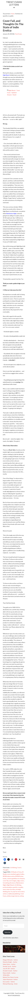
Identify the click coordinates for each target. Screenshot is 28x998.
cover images (12, 880)
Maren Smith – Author (9, 973)
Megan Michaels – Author (10, 960)
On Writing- (18, 885)
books (4, 878)
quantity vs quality (18, 887)
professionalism (7, 887)
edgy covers (20, 880)
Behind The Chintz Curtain (10, 977)
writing (21, 896)
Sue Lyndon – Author (9, 981)
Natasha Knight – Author (10, 962)
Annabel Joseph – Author (10, 971)
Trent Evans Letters (14, 3)
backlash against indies (17, 874)
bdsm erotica (11, 876)
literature (12, 883)
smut (4, 889)
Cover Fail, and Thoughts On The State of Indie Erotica (13, 25)
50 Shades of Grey (16, 872)
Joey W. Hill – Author (9, 968)
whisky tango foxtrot (13, 896)
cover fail (5, 880)
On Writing (13, 867)
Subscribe (7, 932)
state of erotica (10, 889)
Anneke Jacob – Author (9, 966)
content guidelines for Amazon (16, 878)
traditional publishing (14, 894)
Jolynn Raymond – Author (10, 979)
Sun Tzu (10, 891)
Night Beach (10, 885)
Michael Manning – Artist (10, 984)
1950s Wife (6, 975)
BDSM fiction (19, 876)
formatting (6, 883)
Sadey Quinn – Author (9, 964)
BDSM (5, 876)
